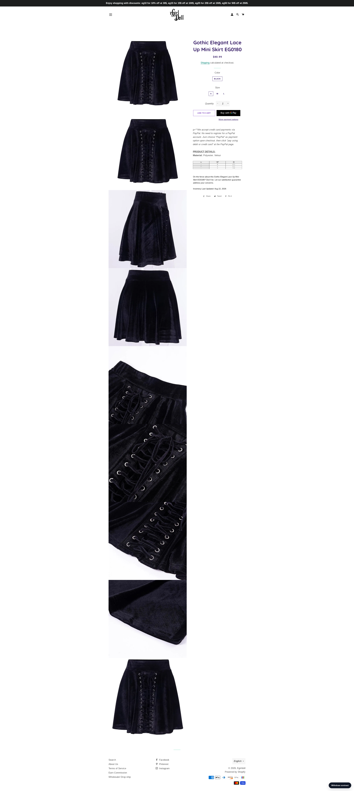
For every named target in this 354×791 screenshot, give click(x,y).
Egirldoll (241, 768)
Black (217, 79)
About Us (113, 764)
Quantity (209, 103)
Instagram (164, 768)
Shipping (205, 62)
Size (217, 87)
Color (217, 72)
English (237, 761)
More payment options (228, 119)
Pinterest (163, 764)
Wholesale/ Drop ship (120, 777)
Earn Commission (118, 772)
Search (112, 760)
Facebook (163, 760)
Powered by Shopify (235, 772)
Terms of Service (117, 768)
